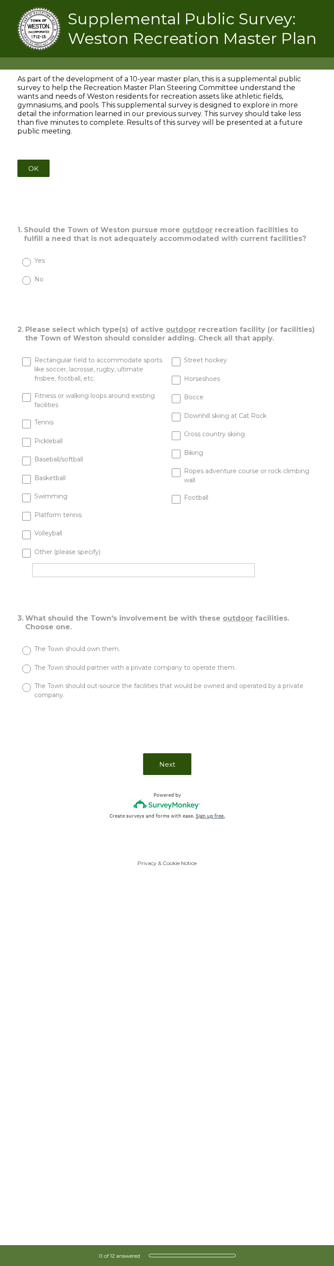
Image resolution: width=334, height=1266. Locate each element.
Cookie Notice (180, 863)
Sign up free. (210, 815)
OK (33, 168)
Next (167, 764)
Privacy (147, 863)
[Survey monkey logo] (167, 804)
